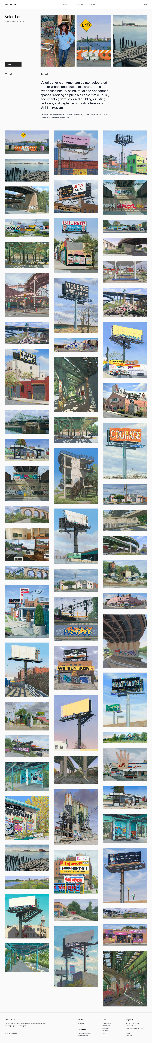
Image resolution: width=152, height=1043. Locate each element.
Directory (81, 1023)
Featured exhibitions (84, 1033)
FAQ (103, 1033)
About (128, 1033)
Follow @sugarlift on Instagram (15, 1026)
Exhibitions (80, 4)
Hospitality (105, 1031)
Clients (92, 4)
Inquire (9, 64)
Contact (129, 1035)
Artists (66, 4)
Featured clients (107, 1023)
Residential (105, 1028)
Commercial (106, 1026)
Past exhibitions (83, 1035)
